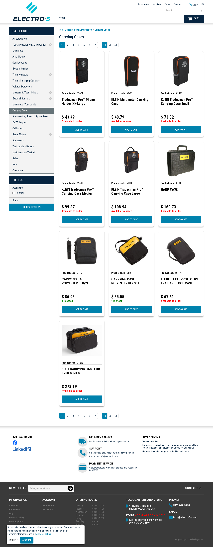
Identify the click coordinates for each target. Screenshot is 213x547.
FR (203, 4)
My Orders (47, 509)
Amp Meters (18, 56)
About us (13, 505)
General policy (16, 517)
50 (115, 45)
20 (110, 45)
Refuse (13, 540)
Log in (195, 4)
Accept (26, 540)
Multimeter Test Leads (24, 104)
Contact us (193, 488)
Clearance (17, 170)
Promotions (143, 4)
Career (168, 4)
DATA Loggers (20, 122)
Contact (178, 4)
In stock (20, 193)
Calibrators (18, 128)
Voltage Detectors (22, 86)
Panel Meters (19, 134)
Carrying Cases (20, 110)
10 (105, 45)
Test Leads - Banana (23, 146)
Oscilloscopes (19, 62)
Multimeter (18, 50)
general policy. (43, 534)
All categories (19, 38)
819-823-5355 (181, 504)
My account (48, 505)
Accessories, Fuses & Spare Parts (30, 116)
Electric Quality (20, 68)
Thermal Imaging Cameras (26, 80)
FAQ (11, 513)
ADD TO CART (81, 129)
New (14, 164)
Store (62, 18)
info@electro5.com (109, 456)
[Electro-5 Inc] (31, 21)
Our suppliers (16, 521)
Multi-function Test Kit (23, 152)
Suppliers (156, 4)
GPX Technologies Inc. (194, 539)
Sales (15, 158)
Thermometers (20, 74)
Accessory (18, 140)
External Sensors (21, 98)
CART (196, 18)
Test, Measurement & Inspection (29, 44)
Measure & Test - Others (25, 92)
